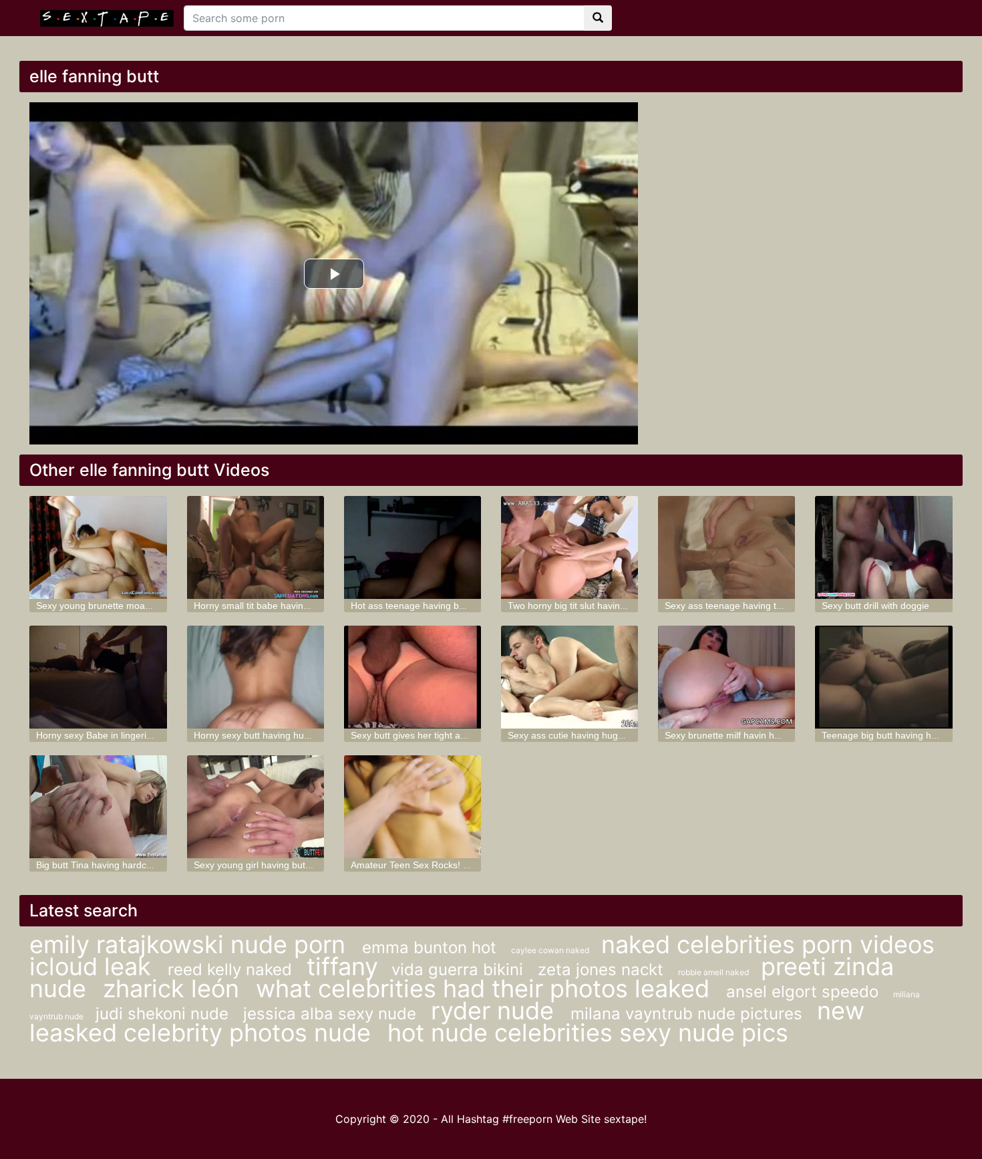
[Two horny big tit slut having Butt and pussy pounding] (569, 547)
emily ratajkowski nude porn (190, 944)
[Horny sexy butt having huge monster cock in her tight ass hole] (255, 677)
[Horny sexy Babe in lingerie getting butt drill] (97, 677)
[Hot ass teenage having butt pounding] (412, 547)
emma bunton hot (431, 947)
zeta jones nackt (603, 969)
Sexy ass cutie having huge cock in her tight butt (609, 735)
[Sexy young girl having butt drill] (255, 806)
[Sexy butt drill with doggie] (883, 547)
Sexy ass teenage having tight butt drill (746, 605)
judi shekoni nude (164, 1013)
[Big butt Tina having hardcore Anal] (97, 806)
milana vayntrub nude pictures (688, 1013)
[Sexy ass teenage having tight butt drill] (726, 547)
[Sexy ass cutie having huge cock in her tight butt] (569, 677)
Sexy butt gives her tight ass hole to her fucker (448, 735)
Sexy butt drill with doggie (875, 605)
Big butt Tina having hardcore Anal (108, 865)
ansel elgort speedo (804, 991)
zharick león (174, 988)
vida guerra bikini (459, 969)
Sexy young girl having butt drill (259, 865)
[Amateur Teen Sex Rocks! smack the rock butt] (412, 806)
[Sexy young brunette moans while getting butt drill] (97, 547)
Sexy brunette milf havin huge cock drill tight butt (767, 735)
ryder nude (495, 1010)
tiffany (342, 966)
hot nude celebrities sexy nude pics (587, 1032)
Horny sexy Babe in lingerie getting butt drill (127, 735)
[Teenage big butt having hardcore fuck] (883, 677)
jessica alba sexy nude (332, 1013)
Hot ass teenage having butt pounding (431, 605)
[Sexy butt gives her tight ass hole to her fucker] (412, 677)
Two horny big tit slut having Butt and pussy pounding (620, 605)
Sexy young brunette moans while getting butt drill (141, 605)
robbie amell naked (714, 972)
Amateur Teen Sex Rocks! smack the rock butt (448, 865)
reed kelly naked (232, 969)
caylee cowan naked (551, 950)
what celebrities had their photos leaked (486, 988)
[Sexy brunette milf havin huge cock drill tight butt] (726, 677)
